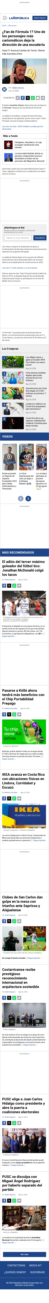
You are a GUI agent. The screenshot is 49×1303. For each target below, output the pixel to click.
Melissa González (11, 708)
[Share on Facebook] (23, 98)
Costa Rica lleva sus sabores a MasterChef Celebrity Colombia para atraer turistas (36, 422)
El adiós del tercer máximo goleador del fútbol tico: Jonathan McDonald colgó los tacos (23, 568)
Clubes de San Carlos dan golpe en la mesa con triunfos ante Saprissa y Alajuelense (22, 903)
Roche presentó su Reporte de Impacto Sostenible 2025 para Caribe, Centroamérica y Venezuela (9, 481)
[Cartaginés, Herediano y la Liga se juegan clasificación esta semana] (8, 145)
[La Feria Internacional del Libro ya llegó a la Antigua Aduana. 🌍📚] (26, 457)
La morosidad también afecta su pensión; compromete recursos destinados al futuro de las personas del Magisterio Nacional (29, 157)
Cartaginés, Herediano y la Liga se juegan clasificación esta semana (28, 145)
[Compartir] (43, 98)
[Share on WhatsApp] (33, 98)
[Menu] (5, 18)
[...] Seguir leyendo (32, 958)
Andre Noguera (10, 580)
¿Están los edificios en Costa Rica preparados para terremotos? (36, 406)
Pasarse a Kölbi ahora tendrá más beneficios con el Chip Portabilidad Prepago (23, 696)
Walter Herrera (18, 88)
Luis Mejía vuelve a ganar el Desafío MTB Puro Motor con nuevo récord (35, 361)
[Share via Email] (38, 98)
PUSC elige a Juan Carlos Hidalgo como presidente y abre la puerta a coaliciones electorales (23, 1105)
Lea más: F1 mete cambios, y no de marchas (19, 268)
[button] (39, 18)
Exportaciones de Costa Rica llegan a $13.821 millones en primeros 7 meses (36, 392)
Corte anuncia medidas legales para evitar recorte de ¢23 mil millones (36, 377)
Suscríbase (37, 1272)
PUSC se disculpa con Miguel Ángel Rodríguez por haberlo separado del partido (22, 1183)
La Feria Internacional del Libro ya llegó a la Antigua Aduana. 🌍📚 (26, 478)
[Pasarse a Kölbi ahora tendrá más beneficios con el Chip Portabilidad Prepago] (24, 731)
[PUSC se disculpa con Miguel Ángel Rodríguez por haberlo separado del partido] (24, 1218)
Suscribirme (40, 238)
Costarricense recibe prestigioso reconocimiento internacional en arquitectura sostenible (20, 978)
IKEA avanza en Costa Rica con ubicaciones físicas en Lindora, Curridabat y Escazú (23, 780)
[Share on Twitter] (28, 98)
